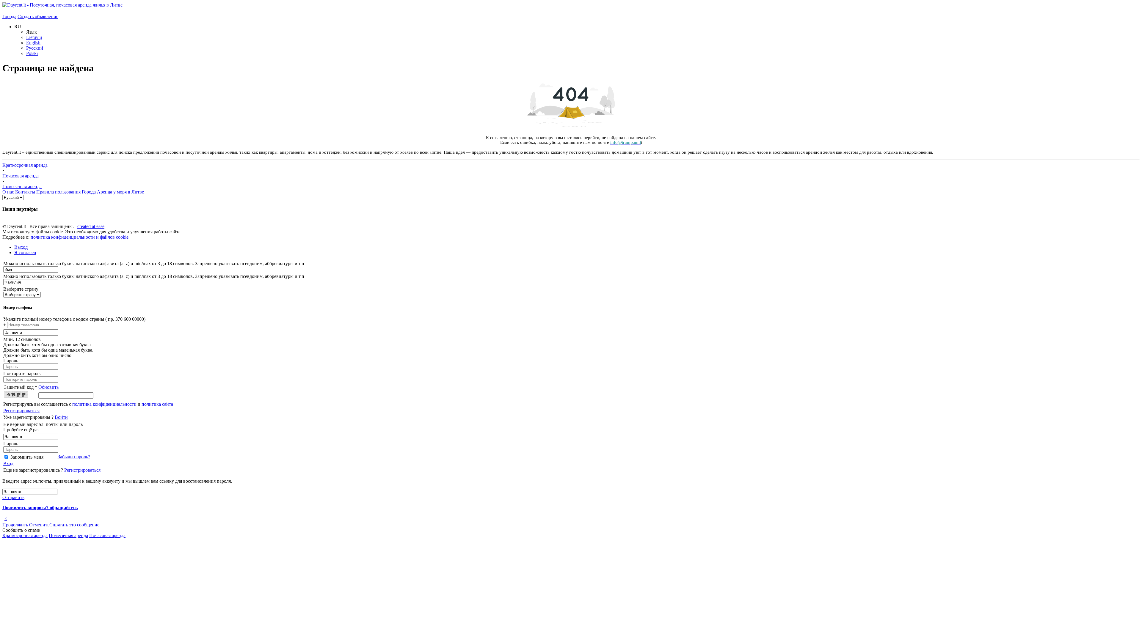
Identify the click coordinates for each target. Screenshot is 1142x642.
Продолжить (15, 524)
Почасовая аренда (20, 175)
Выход (21, 247)
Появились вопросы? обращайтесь (40, 507)
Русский (34, 48)
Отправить (13, 497)
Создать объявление (38, 16)
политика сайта (157, 404)
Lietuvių (34, 37)
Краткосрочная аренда (25, 165)
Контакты (25, 191)
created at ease (90, 226)
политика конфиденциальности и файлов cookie (79, 237)
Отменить (39, 524)
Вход (8, 463)
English (33, 42)
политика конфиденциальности (104, 404)
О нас (8, 191)
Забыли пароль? (74, 456)
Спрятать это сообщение (74, 524)
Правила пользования (58, 191)
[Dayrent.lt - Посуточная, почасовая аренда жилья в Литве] (62, 4)
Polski (32, 53)
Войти (61, 417)
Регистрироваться (21, 410)
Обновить (48, 387)
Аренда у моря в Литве (120, 191)
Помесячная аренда (22, 186)
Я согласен (25, 252)
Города (9, 16)
